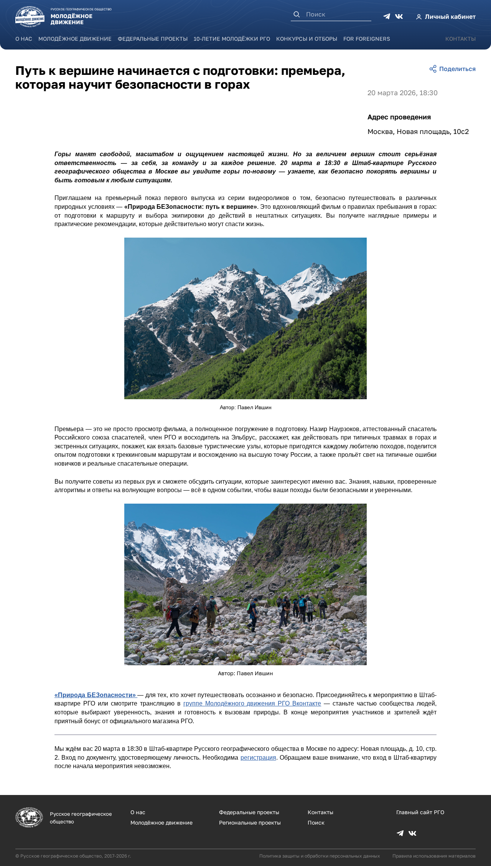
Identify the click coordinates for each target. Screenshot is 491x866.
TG (387, 16)
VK (399, 16)
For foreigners (366, 38)
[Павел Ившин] (245, 318)
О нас (23, 38)
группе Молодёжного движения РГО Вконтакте (252, 703)
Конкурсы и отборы (306, 38)
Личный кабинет (450, 16)
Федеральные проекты (153, 38)
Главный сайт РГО (420, 812)
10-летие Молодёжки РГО (232, 38)
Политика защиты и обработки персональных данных (319, 856)
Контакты (460, 38)
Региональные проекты (250, 822)
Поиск (316, 822)
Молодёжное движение (75, 38)
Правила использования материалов (434, 856)
